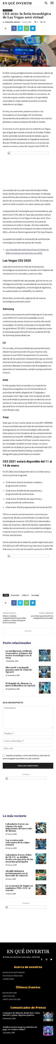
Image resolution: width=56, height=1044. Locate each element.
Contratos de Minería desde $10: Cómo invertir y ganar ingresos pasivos (21, 1014)
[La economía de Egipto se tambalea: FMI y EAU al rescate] (41, 889)
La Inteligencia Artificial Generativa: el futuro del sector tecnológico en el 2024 (18, 654)
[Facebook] (14, 28)
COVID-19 (25, 595)
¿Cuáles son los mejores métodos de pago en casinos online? (20, 1028)
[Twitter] (20, 28)
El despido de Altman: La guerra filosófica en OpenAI (20, 684)
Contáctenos (8, 979)
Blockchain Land (10, 993)
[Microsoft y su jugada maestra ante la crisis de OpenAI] (45, 672)
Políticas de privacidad (13, 976)
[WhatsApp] (26, 28)
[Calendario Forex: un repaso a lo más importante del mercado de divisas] (41, 828)
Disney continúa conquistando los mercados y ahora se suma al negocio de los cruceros (14, 619)
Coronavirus (15, 595)
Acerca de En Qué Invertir (13, 972)
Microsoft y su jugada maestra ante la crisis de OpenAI (18, 669)
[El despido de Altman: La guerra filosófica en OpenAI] (45, 688)
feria (7, 87)
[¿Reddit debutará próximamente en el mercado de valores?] (41, 875)
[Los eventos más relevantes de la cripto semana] (41, 844)
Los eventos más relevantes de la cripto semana (17, 842)
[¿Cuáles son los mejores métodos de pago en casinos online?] (48, 1031)
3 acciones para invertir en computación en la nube (42, 617)
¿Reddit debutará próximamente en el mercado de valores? (16, 873)
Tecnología (7, 10)
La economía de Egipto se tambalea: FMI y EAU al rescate (19, 888)
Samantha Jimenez (12, 22)
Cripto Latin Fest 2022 (12, 999)
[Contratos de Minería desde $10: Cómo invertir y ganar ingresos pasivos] (48, 1016)
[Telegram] (32, 28)
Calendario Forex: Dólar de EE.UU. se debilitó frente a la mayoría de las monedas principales (19, 858)
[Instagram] (46, 959)
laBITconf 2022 (9, 996)
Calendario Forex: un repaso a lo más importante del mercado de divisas (18, 827)
